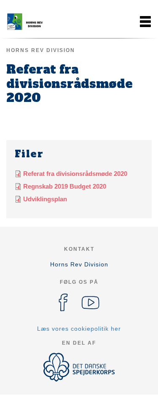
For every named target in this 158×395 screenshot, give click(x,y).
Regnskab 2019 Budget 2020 (64, 186)
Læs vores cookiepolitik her (79, 328)
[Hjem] (27, 21)
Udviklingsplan (45, 199)
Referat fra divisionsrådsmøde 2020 (75, 173)
